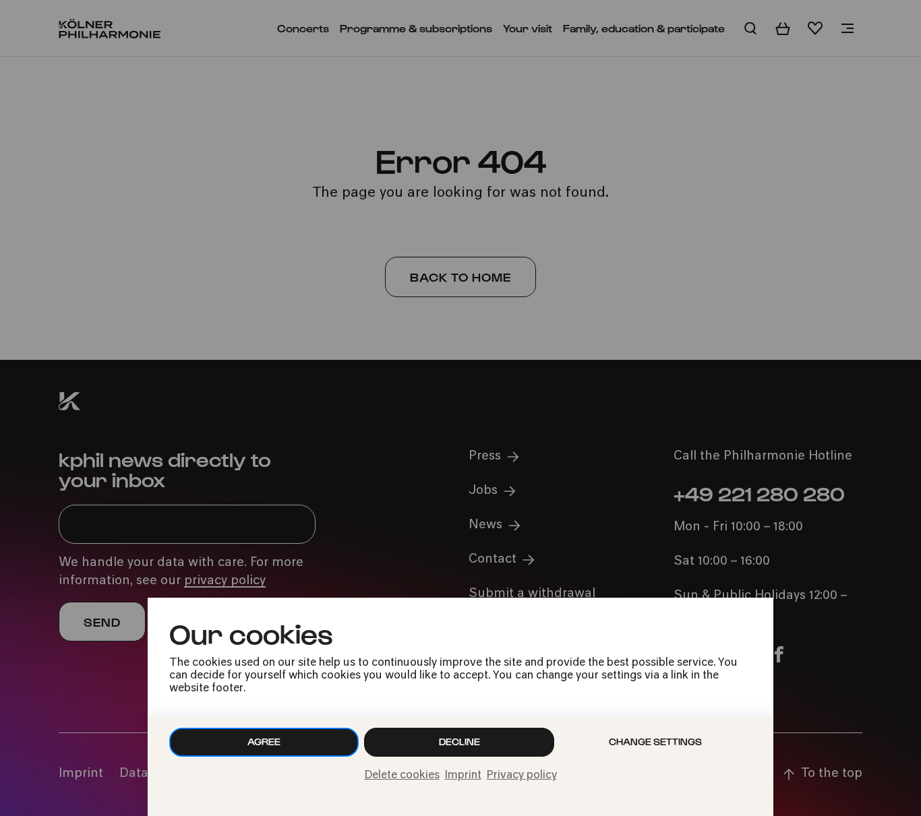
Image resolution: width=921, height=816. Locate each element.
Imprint (463, 775)
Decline (459, 741)
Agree (263, 741)
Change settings (655, 741)
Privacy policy (522, 775)
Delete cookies (402, 775)
